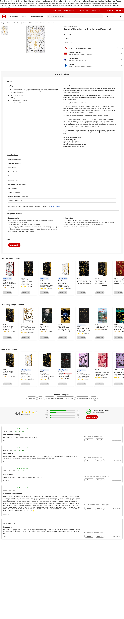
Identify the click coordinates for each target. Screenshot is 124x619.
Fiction (42, 23)
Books (24, 23)
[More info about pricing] (106, 34)
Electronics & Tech (59, 3)
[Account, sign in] (111, 16)
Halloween (31, 1)
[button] (69, 31)
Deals (18, 5)
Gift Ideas (102, 3)
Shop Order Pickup (81, 5)
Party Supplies (94, 3)
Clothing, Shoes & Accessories (44, 1)
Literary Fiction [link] (31, 398)
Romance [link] (93, 398)
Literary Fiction (50, 23)
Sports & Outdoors (9, 3)
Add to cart (68, 43)
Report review (116, 440)
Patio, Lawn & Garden (82, 1)
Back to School (17, 1)
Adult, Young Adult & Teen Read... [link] (65, 398)
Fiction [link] (40, 398)
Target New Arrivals (6, 1)
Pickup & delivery (37, 16)
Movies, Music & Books (81, 3)
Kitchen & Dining (69, 1)
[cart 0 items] (120, 16)
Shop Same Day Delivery (95, 5)
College (25, 1)
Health (20, 3)
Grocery (91, 1)
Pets (16, 3)
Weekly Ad (71, 5)
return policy (71, 226)
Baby (109, 1)
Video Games (69, 3)
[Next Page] (122, 278)
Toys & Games (48, 3)
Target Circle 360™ (84, 10)
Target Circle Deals (62, 5)
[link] (69, 31)
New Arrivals (31, 5)
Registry (106, 5)
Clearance (23, 5)
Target (3, 23)
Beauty (113, 1)
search (101, 17)
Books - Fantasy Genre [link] (82, 398)
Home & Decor (59, 1)
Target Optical (12, 5)
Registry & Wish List (98, 10)
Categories (14, 16)
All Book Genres (33, 23)
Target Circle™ (57, 10)
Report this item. (55, 206)
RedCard (112, 5)
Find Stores (7, 7)
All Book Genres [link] (50, 398)
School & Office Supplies (36, 3)
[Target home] (4, 16)
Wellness (25, 3)
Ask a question (14, 245)
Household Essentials (101, 1)
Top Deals (53, 5)
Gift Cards (108, 3)
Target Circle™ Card (69, 10)
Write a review (92, 417)
